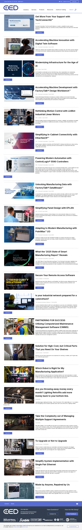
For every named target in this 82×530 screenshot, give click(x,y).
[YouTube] (77, 504)
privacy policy (16, 526)
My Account (67, 1)
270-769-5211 (24, 509)
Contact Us (53, 514)
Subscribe (74, 1)
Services (33, 9)
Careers (7, 503)
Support (21, 1)
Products (41, 9)
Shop (61, 1)
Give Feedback (71, 514)
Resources (50, 9)
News (12, 503)
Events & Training (61, 9)
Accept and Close (72, 526)
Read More (39, 32)
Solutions (26, 9)
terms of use (25, 526)
